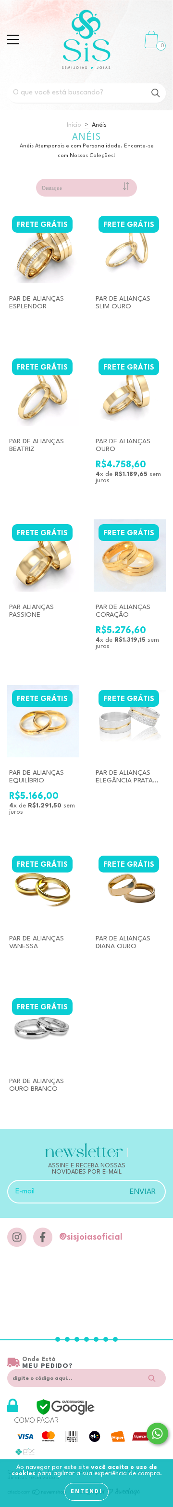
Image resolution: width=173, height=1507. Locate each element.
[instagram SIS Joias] (16, 1237)
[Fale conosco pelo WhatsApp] (157, 1433)
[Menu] (13, 39)
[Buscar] (156, 93)
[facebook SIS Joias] (42, 1237)
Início (74, 125)
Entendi (86, 1491)
